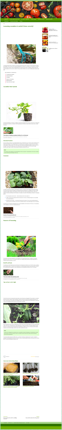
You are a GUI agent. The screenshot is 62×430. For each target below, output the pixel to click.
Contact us (6, 19)
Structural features (9, 75)
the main (5, 422)
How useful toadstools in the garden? (32, 417)
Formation (8, 77)
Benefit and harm (9, 80)
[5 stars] (34, 356)
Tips (4, 23)
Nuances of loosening (10, 79)
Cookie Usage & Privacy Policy (14, 19)
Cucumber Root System (10, 74)
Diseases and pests (49, 19)
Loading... (5, 303)
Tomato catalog (33, 19)
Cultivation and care (41, 19)
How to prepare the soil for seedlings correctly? (10, 418)
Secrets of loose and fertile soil (9, 215)
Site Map (27, 422)
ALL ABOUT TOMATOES (25, 19)
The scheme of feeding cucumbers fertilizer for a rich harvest (15, 135)
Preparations (6, 21)
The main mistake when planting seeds (11, 276)
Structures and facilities (14, 21)
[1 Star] (31, 356)
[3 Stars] (32, 356)
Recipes (21, 21)
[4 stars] (33, 356)
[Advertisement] (21, 35)
